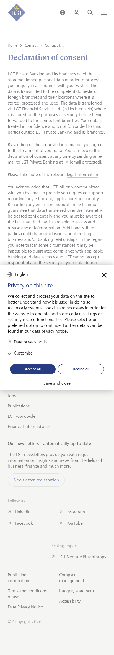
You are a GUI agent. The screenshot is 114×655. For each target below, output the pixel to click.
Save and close (57, 383)
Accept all (33, 369)
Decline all (81, 369)
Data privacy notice (31, 341)
